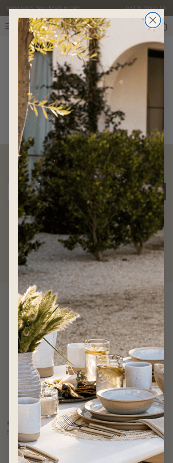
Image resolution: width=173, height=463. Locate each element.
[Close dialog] (153, 20)
